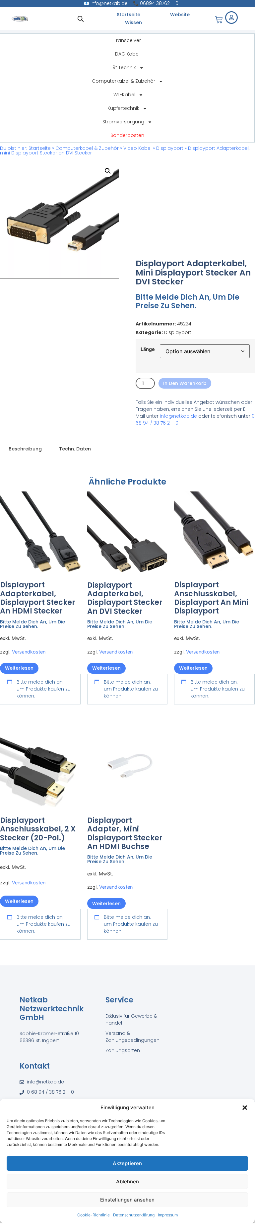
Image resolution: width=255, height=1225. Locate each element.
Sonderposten (127, 135)
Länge (148, 349)
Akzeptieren (127, 1163)
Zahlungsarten (122, 1050)
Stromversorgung (123, 121)
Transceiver (127, 40)
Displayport (169, 148)
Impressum (168, 1214)
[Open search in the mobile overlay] (80, 18)
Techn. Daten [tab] (75, 448)
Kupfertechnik (123, 108)
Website (180, 14)
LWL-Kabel (123, 94)
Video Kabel (137, 148)
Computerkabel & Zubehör (123, 81)
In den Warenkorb (185, 383)
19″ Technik (123, 67)
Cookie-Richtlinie (93, 1214)
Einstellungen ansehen (127, 1200)
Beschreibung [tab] (25, 448)
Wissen (133, 22)
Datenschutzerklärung (134, 1214)
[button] (244, 1107)
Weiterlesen (19, 668)
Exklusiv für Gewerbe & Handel (131, 1019)
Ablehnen (127, 1181)
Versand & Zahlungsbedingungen (132, 1036)
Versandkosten (28, 652)
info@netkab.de (178, 416)
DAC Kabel (127, 54)
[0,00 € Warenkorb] (219, 19)
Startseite (128, 14)
